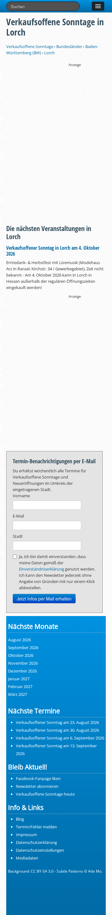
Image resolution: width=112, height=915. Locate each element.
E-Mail (18, 516)
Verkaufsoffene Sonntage (29, 46)
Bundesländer (69, 46)
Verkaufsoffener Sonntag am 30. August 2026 (57, 730)
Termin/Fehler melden (36, 827)
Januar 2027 (19, 678)
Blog (20, 819)
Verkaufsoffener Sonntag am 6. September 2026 (60, 738)
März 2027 (17, 694)
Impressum (26, 834)
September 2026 (23, 647)
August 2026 (19, 640)
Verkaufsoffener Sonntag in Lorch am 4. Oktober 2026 (52, 250)
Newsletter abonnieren (37, 786)
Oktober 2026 (20, 655)
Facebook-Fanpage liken (38, 778)
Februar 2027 (20, 686)
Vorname (21, 495)
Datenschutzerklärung (36, 842)
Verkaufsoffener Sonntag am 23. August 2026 (57, 722)
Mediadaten (27, 858)
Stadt (18, 536)
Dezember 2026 (22, 671)
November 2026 (23, 663)
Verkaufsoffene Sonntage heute (45, 794)
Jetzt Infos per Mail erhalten (44, 598)
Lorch (49, 52)
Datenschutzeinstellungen (40, 850)
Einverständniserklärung (41, 569)
